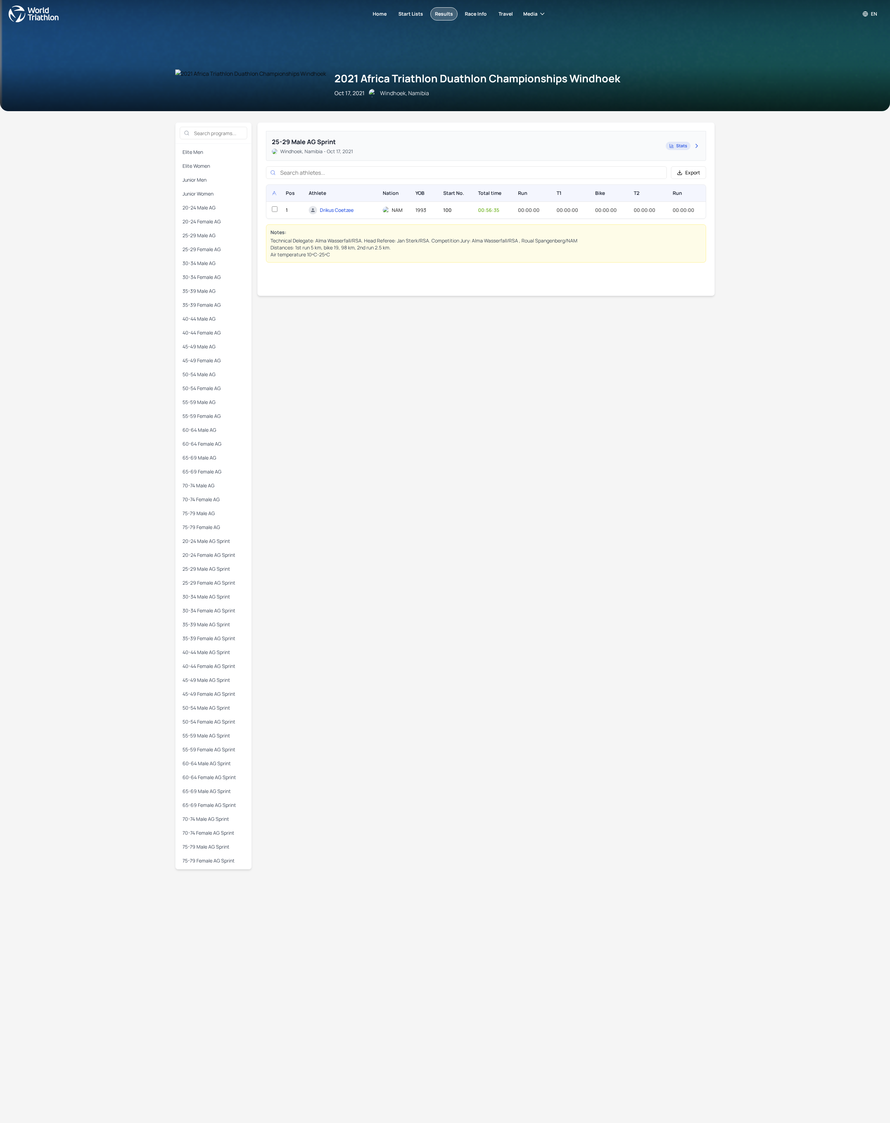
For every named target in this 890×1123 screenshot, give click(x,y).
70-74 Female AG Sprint (208, 832)
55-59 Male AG (199, 402)
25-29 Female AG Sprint (209, 582)
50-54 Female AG (202, 388)
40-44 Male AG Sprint (206, 652)
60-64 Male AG (199, 430)
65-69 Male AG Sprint (207, 791)
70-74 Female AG (201, 499)
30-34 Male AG (199, 263)
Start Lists (410, 13)
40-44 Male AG (199, 318)
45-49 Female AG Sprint (209, 694)
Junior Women (198, 193)
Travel (506, 13)
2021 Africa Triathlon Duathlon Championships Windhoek (477, 78)
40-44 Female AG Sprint (209, 666)
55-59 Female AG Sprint (209, 749)
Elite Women (196, 166)
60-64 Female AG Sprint (209, 777)
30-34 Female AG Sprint (209, 610)
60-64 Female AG (202, 443)
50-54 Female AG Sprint (209, 721)
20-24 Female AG (202, 221)
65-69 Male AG (199, 457)
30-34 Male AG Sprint (206, 596)
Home (380, 13)
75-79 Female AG (201, 527)
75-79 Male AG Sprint (206, 846)
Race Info (476, 13)
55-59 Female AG (202, 416)
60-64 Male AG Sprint (207, 763)
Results (444, 13)
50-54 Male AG (199, 374)
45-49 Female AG (202, 360)
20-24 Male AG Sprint (206, 541)
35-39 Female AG (202, 305)
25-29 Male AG (199, 235)
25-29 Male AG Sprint (206, 568)
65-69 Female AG (202, 471)
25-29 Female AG (202, 249)
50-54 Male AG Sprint (206, 707)
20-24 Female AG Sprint (209, 555)
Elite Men (193, 152)
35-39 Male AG (199, 291)
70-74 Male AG (199, 485)
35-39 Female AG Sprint (209, 638)
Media (530, 13)
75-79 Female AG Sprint (209, 860)
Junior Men (195, 179)
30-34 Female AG (202, 277)
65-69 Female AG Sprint (209, 805)
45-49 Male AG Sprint (206, 680)
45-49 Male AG (199, 346)
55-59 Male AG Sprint (206, 735)
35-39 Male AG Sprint (206, 624)
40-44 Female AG (202, 332)
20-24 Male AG (199, 207)
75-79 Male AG (199, 513)
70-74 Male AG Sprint (206, 819)
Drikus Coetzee (337, 210)
